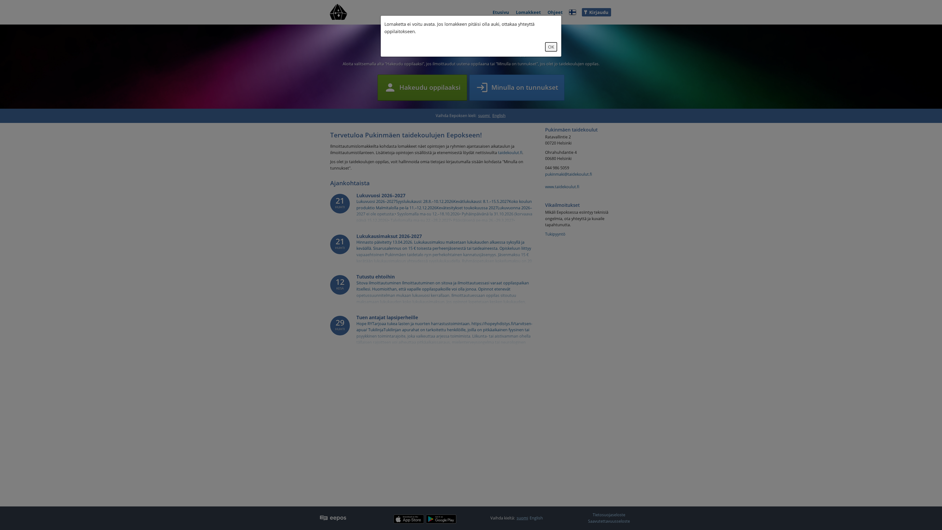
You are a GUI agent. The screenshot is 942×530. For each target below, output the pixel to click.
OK (551, 47)
